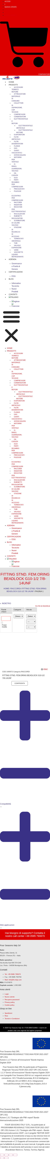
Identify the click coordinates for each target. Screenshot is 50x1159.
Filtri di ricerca (42, 606)
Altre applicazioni (7, 925)
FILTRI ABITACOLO (16, 138)
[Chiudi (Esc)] (15, 1155)
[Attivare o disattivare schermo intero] (6, 1155)
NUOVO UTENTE (11, 7)
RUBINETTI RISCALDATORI (17, 217)
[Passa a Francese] (16, 306)
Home (9, 348)
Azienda (12, 259)
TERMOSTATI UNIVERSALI (18, 240)
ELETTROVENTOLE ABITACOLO (24, 127)
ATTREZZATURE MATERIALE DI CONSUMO (19, 97)
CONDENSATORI (20, 116)
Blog (11, 279)
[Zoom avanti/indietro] (2, 1155)
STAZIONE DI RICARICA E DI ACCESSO (17, 232)
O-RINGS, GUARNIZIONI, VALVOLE (17, 167)
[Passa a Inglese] (16, 301)
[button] (11, 326)
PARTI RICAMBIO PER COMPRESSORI (17, 183)
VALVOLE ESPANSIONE (17, 247)
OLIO (16, 178)
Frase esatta (4, 626)
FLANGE (17, 146)
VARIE (16, 250)
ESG (14, 539)
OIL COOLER (15, 174)
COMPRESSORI (19, 114)
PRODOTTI (13, 85)
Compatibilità (5, 804)
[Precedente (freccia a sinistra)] (2, 1158)
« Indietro (5, 603)
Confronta (20, 683)
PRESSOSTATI (19, 189)
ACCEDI (7, 1)
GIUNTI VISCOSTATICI (17, 152)
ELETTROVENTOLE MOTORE (24, 131)
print (45, 669)
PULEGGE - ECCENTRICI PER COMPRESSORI (17, 195)
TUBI (15, 243)
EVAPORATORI (19, 135)
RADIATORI (18, 205)
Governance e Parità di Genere (17, 266)
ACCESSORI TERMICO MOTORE (17, 89)
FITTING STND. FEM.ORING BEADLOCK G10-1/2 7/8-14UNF (25, 578)
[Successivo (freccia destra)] (6, 1158)
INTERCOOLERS (20, 155)
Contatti (11, 556)
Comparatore (44, 74)
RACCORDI (18, 202)
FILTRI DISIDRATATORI (17, 143)
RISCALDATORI (19, 214)
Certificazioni (16, 272)
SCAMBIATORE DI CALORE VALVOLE (18, 223)
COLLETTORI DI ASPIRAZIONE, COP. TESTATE (17, 107)
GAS (15, 148)
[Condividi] (11, 1155)
